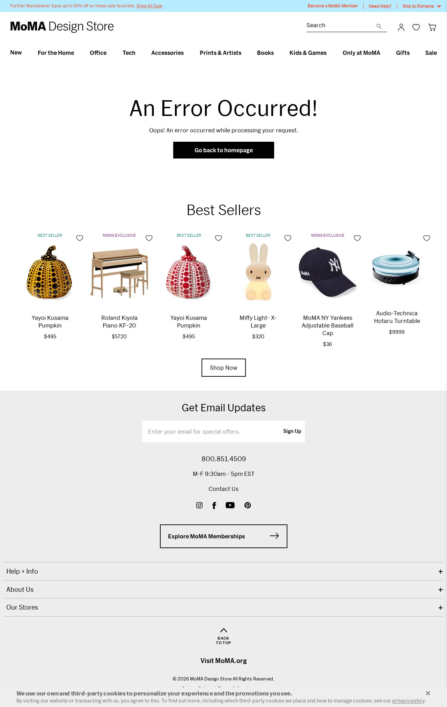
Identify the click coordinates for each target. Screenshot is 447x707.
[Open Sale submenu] (440, 52)
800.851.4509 (223, 459)
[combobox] (341, 26)
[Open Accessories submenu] (186, 52)
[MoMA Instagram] (199, 506)
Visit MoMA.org (223, 660)
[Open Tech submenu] (138, 52)
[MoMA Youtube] (230, 506)
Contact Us (223, 488)
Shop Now (223, 367)
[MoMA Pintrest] (247, 506)
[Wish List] (416, 27)
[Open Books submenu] (276, 52)
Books (265, 53)
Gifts (403, 53)
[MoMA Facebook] (214, 506)
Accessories (167, 53)
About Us (20, 589)
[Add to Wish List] (79, 238)
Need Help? (380, 5)
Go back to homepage (224, 150)
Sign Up (292, 431)
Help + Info (22, 571)
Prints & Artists (220, 53)
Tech (129, 53)
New (16, 52)
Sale (431, 53)
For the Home (56, 53)
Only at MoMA (361, 53)
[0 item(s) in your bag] (432, 27)
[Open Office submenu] (109, 52)
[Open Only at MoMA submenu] (383, 52)
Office (98, 53)
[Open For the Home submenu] (77, 52)
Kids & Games (308, 53)
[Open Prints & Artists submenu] (244, 52)
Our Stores (22, 607)
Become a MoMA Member (333, 5)
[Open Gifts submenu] (412, 52)
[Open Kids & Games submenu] (329, 52)
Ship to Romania (418, 5)
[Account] (401, 27)
